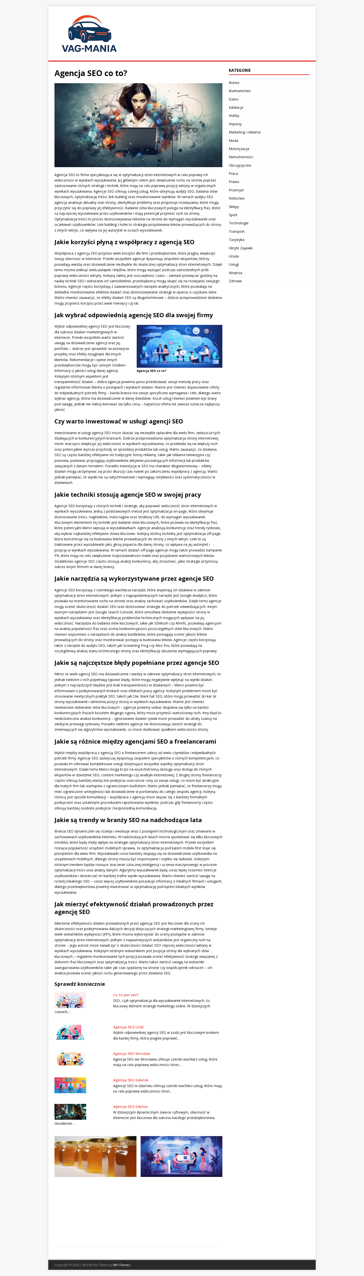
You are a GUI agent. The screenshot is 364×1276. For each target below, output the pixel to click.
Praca (233, 173)
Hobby (234, 115)
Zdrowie (235, 281)
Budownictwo (240, 90)
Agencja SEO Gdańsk (130, 1080)
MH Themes (121, 1265)
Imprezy (235, 124)
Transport (237, 231)
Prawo (234, 181)
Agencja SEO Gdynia (130, 1106)
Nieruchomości (241, 157)
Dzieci (233, 99)
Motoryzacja (239, 148)
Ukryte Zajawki (241, 248)
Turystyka (236, 239)
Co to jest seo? (126, 994)
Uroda (234, 256)
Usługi (234, 264)
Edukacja (236, 107)
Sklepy (234, 206)
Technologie (239, 223)
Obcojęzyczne (240, 165)
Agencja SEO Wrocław (131, 1053)
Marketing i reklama (244, 132)
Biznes (234, 82)
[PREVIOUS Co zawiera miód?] (95, 1188)
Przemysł (236, 190)
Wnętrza (235, 272)
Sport (233, 214)
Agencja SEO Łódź (128, 1027)
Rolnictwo (237, 198)
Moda (233, 140)
